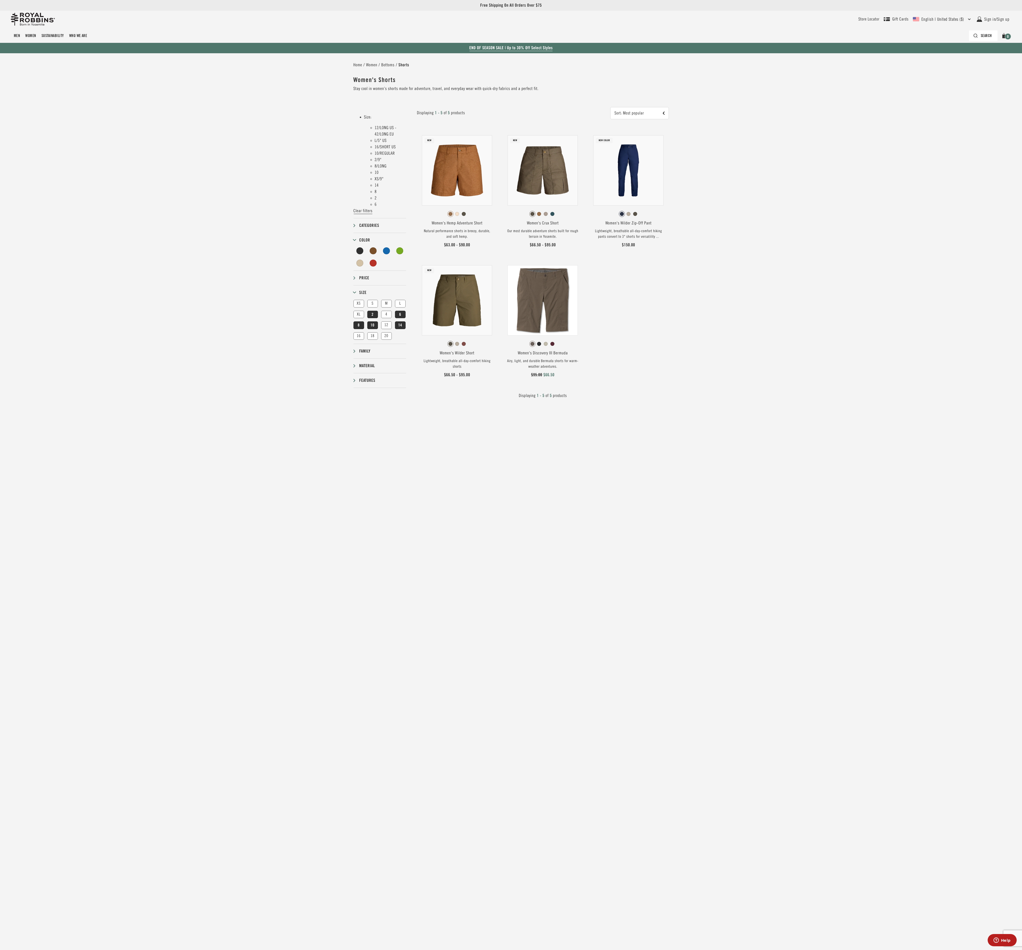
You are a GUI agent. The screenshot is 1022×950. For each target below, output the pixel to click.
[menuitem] (17, 35)
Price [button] (364, 277)
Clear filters (363, 210)
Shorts (403, 64)
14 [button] (400, 325)
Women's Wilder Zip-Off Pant (628, 223)
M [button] (386, 303)
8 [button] (359, 325)
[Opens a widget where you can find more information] (1002, 940)
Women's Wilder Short (457, 353)
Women (30, 36)
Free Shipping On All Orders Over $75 (511, 5)
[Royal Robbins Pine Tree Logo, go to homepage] (33, 19)
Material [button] (367, 365)
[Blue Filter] (386, 250)
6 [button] (400, 314)
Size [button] (363, 292)
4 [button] (386, 314)
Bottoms (388, 65)
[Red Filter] (373, 263)
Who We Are (78, 36)
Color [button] (364, 240)
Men (17, 36)
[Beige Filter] (360, 263)
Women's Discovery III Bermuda (543, 353)
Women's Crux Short (543, 223)
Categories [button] (369, 225)
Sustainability (53, 36)
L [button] (400, 303)
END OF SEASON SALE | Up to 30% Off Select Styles (511, 47)
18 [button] (372, 336)
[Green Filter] (399, 250)
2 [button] (372, 314)
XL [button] (358, 314)
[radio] (450, 214)
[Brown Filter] (373, 250)
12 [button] (386, 325)
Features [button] (367, 380)
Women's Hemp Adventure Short (457, 223)
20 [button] (386, 336)
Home (357, 65)
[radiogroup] (457, 214)
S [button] (372, 303)
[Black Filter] (360, 250)
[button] (1004, 36)
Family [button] (364, 351)
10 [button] (372, 325)
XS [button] (358, 303)
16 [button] (358, 336)
